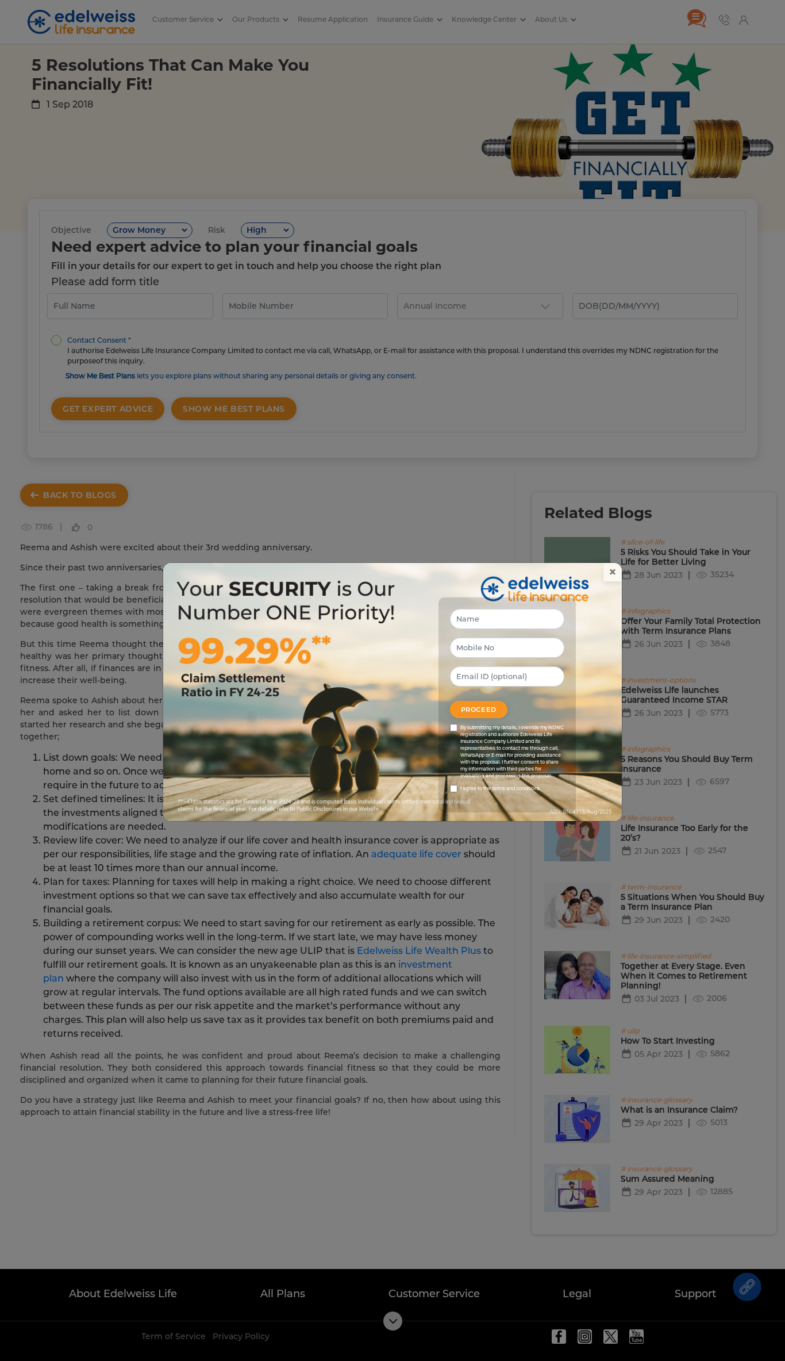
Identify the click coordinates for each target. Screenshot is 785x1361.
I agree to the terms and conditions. (500, 788)
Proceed (479, 710)
